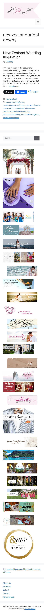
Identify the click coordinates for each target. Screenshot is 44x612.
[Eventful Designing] (22, 468)
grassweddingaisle (32, 105)
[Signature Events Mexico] (22, 271)
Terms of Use (8, 597)
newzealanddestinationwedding (16, 111)
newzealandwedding (11, 115)
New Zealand (11, 99)
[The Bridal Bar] (18, 376)
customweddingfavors (15, 102)
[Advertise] (22, 400)
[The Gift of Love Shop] (22, 481)
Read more (13, 86)
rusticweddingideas (11, 118)
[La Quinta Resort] (18, 391)
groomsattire (8, 108)
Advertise (7, 586)
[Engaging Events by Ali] (22, 494)
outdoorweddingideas (30, 115)
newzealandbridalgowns (25, 108)
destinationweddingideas (13, 105)
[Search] (36, 138)
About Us (7, 583)
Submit (6, 590)
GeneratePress (29, 609)
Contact (6, 593)
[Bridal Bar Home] (22, 442)
